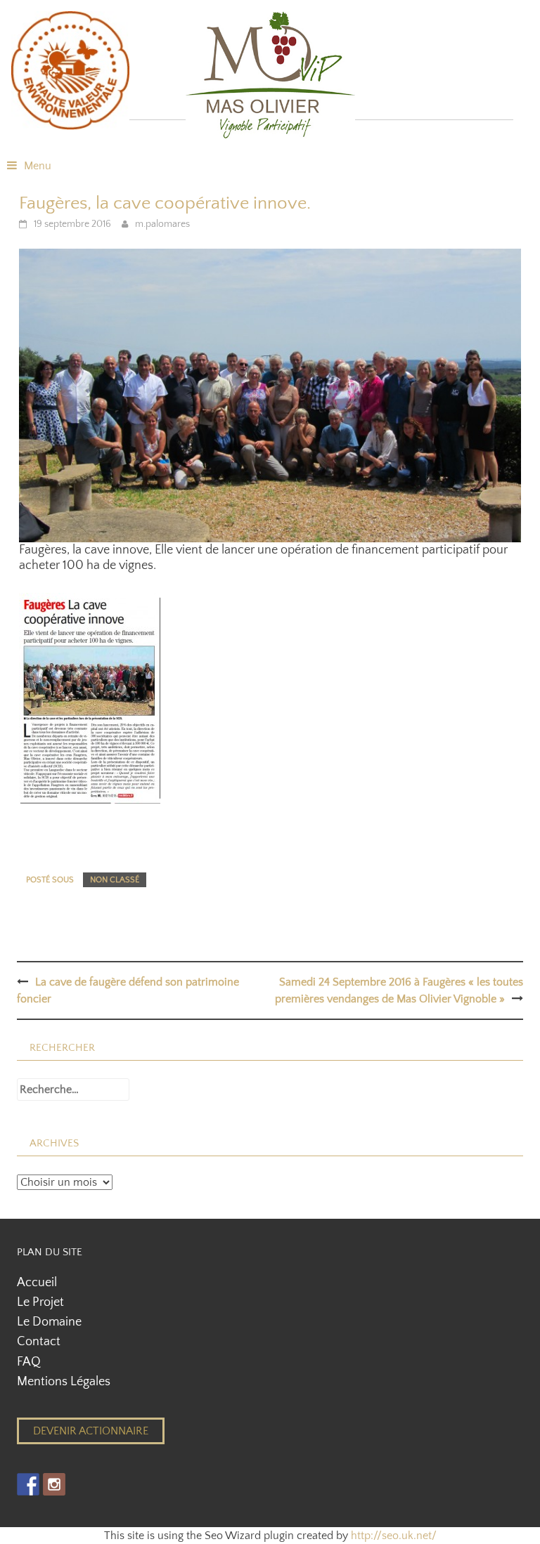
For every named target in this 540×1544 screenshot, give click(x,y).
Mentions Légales (63, 1382)
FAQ (29, 1362)
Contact (38, 1342)
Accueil (37, 1283)
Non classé (114, 879)
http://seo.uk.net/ (394, 1535)
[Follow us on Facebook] (28, 1484)
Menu (37, 165)
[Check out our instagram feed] (54, 1484)
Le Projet (40, 1302)
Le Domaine (49, 1322)
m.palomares (162, 224)
